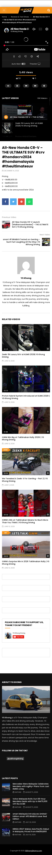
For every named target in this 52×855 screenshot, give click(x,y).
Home (4, 17)
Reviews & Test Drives (20, 17)
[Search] (48, 10)
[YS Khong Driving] (26, 10)
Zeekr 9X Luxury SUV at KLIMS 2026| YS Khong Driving (29, 124)
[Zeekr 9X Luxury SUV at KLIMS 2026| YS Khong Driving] (7, 128)
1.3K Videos (41, 98)
